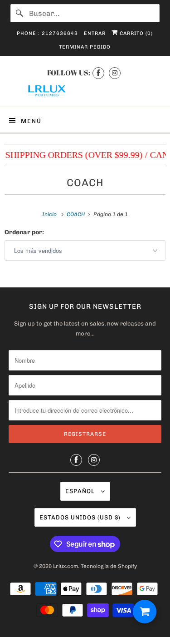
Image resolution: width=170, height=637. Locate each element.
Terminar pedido (85, 47)
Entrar (95, 33)
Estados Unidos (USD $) (80, 517)
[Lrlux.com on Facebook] (98, 73)
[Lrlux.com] (85, 91)
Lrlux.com (65, 566)
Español (81, 491)
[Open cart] (144, 611)
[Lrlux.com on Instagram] (115, 73)
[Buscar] (19, 13)
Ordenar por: (24, 232)
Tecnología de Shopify (109, 566)
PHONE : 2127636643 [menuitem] (47, 33)
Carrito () (135, 33)
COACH (85, 183)
